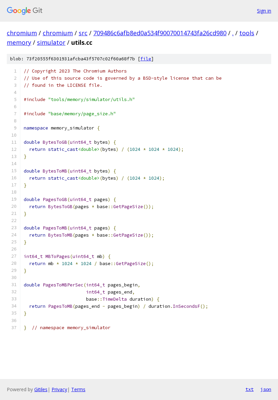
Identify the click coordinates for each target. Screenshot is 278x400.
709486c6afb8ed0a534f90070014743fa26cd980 (159, 33)
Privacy (59, 389)
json (265, 389)
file (145, 59)
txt (249, 389)
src (83, 33)
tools (246, 33)
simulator (51, 42)
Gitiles (40, 389)
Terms (78, 389)
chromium (22, 33)
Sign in (264, 10)
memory (19, 42)
